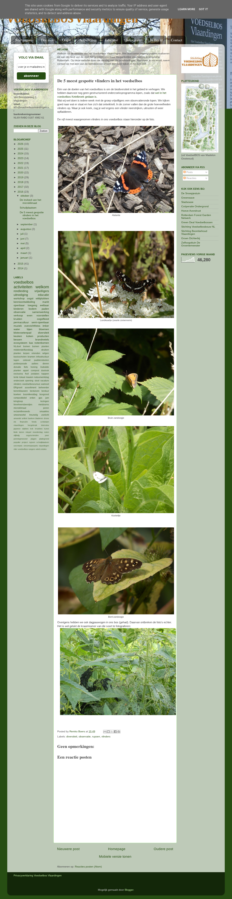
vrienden (36, 353)
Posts (189, 172)
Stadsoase (187, 202)
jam (47, 398)
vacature (44, 380)
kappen (45, 373)
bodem (33, 308)
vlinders (106, 736)
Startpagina (23, 40)
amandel (17, 418)
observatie (85, 736)
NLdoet (17, 346)
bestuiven (35, 391)
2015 (21, 263)
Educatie (111, 40)
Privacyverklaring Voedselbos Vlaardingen (38, 875)
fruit (27, 373)
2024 (21, 153)
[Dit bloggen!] (108, 731)
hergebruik (32, 425)
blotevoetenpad (22, 332)
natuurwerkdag (41, 377)
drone (46, 418)
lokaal (22, 377)
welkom (42, 287)
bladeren (39, 418)
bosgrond (44, 394)
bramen (31, 356)
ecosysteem (20, 343)
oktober (25, 195)
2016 (21, 191)
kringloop (18, 401)
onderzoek (19, 380)
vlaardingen (44, 446)
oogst (30, 298)
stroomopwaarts (31, 446)
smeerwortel (20, 415)
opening (29, 380)
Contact (176, 40)
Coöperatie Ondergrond (195, 206)
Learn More (186, 9)
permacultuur (21, 322)
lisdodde (44, 367)
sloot (37, 380)
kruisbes (39, 429)
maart (24, 253)
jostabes (35, 373)
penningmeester (21, 439)
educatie (43, 294)
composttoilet (20, 398)
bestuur (45, 391)
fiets (26, 367)
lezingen (44, 401)
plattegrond (44, 439)
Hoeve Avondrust (191, 210)
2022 (21, 163)
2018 (21, 182)
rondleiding (21, 291)
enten (32, 398)
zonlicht (45, 415)
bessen (18, 339)
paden (45, 308)
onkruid (26, 360)
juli (22, 233)
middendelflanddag (23, 350)
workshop (19, 298)
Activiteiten (88, 40)
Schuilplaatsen (28, 207)
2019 (21, 177)
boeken (17, 394)
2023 (21, 158)
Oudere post (163, 849)
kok (31, 429)
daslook (45, 370)
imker (46, 325)
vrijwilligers (41, 291)
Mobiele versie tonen (115, 856)
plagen (33, 439)
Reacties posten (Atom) (88, 866)
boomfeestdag (30, 394)
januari (24, 257)
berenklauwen (21, 391)
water (17, 329)
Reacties (191, 178)
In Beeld (156, 40)
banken (31, 418)
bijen (29, 329)
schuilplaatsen (42, 442)
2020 (21, 172)
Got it (203, 9)
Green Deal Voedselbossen (197, 222)
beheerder (44, 387)
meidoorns (43, 404)
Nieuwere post (68, 849)
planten (17, 370)
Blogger (129, 889)
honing (34, 367)
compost (35, 370)
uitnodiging (21, 294)
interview (45, 425)
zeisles (43, 449)
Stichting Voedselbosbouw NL (198, 226)
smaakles (44, 411)
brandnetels (42, 339)
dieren (46, 363)
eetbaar (44, 305)
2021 (21, 168)
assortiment (30, 387)
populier (17, 442)
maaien (29, 377)
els (15, 422)
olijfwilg (17, 435)
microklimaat (20, 408)
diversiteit (71, 736)
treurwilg (33, 415)
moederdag (38, 432)
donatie (17, 367)
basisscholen (20, 356)
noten (46, 432)
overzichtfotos (32, 325)
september (27, 224)
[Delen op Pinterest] (119, 731)
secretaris (18, 446)
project (25, 442)
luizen (21, 432)
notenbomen (41, 343)
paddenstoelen (41, 360)
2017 (21, 187)
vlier (15, 449)
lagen (16, 360)
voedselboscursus (31, 384)
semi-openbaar (40, 322)
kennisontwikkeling (24, 302)
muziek (18, 325)
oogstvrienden (32, 435)
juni (22, 238)
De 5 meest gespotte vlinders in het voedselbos (32, 215)
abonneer (31, 76)
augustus (26, 229)
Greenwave (187, 197)
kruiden (18, 319)
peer (47, 435)
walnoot (45, 384)
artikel (24, 418)
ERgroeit (18, 387)
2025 (21, 148)
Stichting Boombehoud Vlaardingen (194, 232)
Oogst (66, 40)
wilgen (45, 353)
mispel (28, 432)
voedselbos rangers (26, 449)
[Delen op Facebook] (115, 731)
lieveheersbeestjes (23, 404)
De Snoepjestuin (190, 193)
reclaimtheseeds (22, 411)
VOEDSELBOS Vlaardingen (72, 19)
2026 (21, 144)
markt (45, 302)
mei (22, 243)
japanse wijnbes (21, 429)
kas (31, 343)
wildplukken (42, 298)
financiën (24, 422)
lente (16, 377)
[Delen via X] (112, 731)
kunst (46, 429)
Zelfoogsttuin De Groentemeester (190, 244)
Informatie (134, 40)
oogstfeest (43, 319)
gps (40, 398)
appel (26, 370)
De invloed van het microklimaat (30, 201)
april (23, 248)
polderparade (20, 363)
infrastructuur (42, 356)
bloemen (44, 329)
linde (16, 432)
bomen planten (40, 346)
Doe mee (47, 40)
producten (43, 336)
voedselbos (24, 282)
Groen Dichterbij (190, 238)
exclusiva (18, 373)
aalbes (35, 363)
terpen (26, 353)
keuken (18, 336)
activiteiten (23, 287)
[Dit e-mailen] (105, 731)
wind (38, 449)
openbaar (19, 305)
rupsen (96, 736)
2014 (21, 268)
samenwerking (40, 312)
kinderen (19, 308)
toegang (32, 305)
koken (29, 336)
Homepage (116, 849)
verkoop (18, 315)
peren (46, 408)
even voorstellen (38, 315)
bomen (26, 346)
